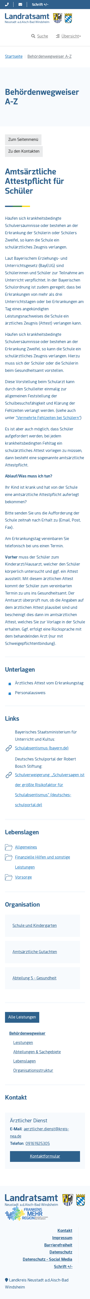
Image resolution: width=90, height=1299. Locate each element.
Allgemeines (26, 847)
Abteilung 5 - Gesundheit (34, 978)
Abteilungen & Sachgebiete (37, 1052)
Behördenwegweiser (27, 1033)
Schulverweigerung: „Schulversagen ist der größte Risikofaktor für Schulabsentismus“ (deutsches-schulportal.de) (49, 789)
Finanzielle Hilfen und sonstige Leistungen (42, 862)
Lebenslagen (24, 1061)
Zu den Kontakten (24, 151)
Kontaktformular (45, 1156)
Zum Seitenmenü (23, 139)
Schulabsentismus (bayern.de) (42, 748)
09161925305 (38, 1143)
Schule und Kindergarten (34, 925)
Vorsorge (23, 877)
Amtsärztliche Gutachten (34, 951)
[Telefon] (6, 4)
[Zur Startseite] (38, 18)
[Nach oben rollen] (79, 1288)
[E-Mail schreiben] (20, 4)
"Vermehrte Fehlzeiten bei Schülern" (48, 417)
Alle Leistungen (22, 1017)
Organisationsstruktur (33, 1070)
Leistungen (23, 1042)
